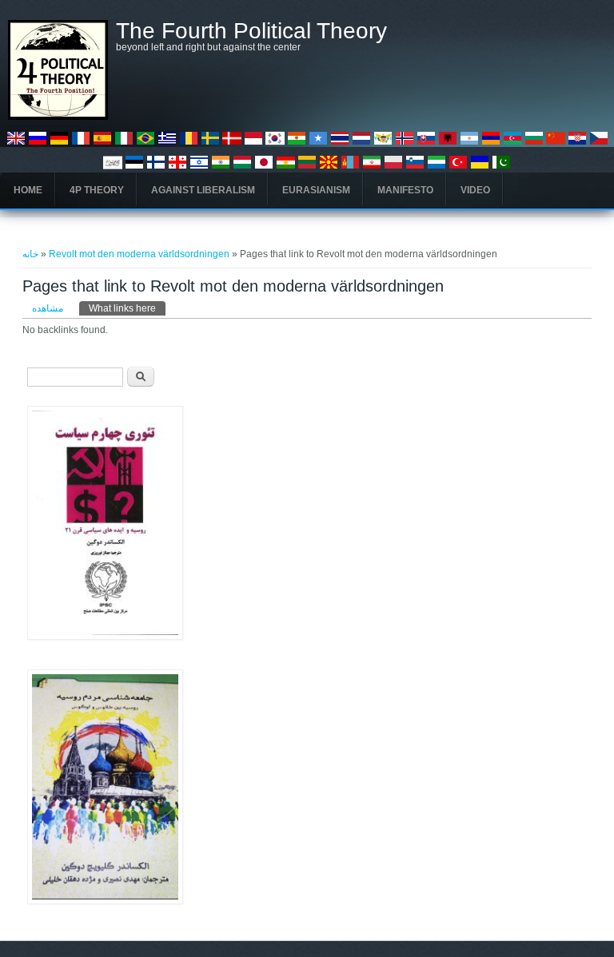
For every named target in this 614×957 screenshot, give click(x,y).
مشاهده (47, 308)
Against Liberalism (203, 190)
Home (28, 190)
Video (475, 190)
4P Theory (97, 190)
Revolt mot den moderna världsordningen (139, 254)
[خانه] (58, 116)
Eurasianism (316, 190)
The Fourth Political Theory (251, 31)
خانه (30, 254)
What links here (127, 308)
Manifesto (405, 190)
